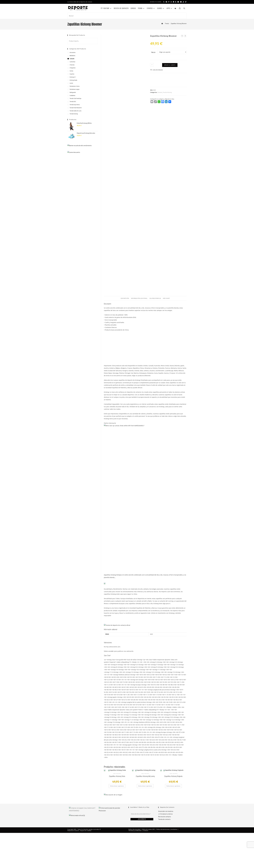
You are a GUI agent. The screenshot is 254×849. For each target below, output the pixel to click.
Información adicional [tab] (139, 298)
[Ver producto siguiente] (185, 36)
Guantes (72, 74)
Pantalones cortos (74, 86)
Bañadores (72, 56)
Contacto (145, 830)
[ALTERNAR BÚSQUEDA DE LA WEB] (184, 8)
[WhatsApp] (159, 101)
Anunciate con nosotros (165, 811)
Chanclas (72, 65)
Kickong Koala (73, 80)
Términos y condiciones (134, 830)
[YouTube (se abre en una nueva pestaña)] (178, 2)
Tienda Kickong (167, 92)
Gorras (71, 71)
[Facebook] (162, 101)
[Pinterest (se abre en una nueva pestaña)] (169, 2)
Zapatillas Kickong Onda (117, 776)
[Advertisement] (145, 347)
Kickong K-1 (73, 77)
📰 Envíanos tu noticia (165, 814)
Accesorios (72, 53)
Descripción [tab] (125, 298)
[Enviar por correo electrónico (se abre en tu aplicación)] (181, 2)
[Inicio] (162, 23)
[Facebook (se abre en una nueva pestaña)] (166, 2)
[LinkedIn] (166, 101)
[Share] (170, 101)
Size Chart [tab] (166, 298)
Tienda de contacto (164, 819)
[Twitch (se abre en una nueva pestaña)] (186, 2)
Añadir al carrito (170, 65)
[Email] (152, 101)
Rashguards (73, 92)
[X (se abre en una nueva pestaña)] (164, 2)
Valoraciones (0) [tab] (155, 298)
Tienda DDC (73, 102)
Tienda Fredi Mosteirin (76, 108)
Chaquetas (72, 68)
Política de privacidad (134, 829)
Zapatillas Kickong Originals (173, 776)
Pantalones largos (74, 89)
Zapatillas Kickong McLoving (145, 776)
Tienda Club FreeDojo (75, 99)
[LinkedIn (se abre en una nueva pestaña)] (173, 2)
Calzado (159, 92)
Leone (71, 83)
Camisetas (72, 62)
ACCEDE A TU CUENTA (155, 2)
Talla (153, 52)
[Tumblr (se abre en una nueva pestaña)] (176, 2)
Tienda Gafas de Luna (75, 111)
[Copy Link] (155, 101)
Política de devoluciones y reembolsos (166, 829)
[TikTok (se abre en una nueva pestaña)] (183, 2)
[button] (156, 70)
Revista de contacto (164, 816)
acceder (111, 651)
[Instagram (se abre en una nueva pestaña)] (171, 2)
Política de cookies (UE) (148, 829)
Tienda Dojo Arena (75, 105)
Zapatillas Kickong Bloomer (179, 23)
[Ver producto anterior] (182, 36)
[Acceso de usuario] (181, 8)
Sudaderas (72, 96)
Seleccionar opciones (117, 786)
